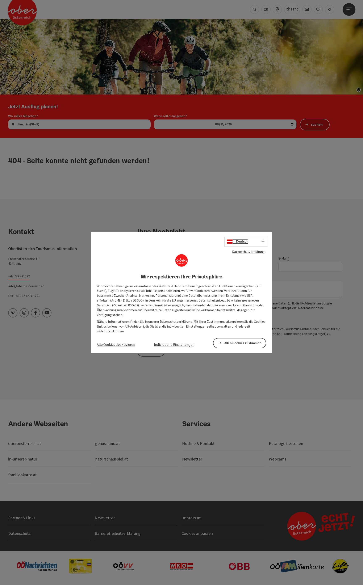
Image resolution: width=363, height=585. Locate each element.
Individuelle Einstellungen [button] (174, 344)
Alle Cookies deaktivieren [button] (116, 344)
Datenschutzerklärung (248, 251)
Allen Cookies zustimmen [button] (243, 343)
